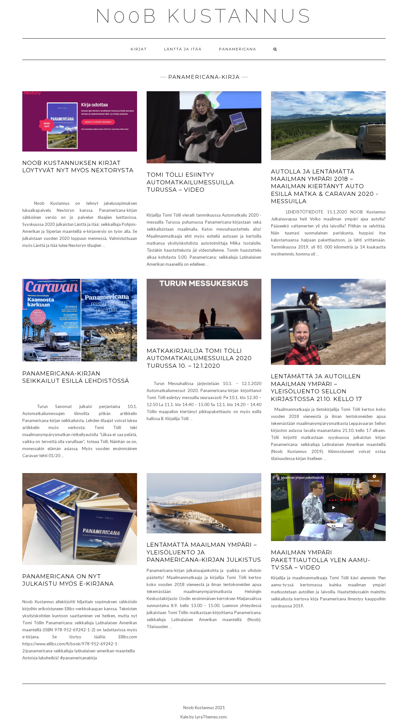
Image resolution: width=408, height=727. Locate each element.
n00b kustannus (204, 16)
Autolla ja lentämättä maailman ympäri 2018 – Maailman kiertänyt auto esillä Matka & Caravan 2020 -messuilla (324, 186)
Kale (184, 716)
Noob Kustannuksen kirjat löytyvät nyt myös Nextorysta (78, 166)
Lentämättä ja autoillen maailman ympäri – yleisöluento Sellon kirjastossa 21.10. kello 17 (316, 387)
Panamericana (237, 49)
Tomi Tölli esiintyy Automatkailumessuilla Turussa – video (190, 182)
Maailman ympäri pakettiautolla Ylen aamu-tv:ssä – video (320, 560)
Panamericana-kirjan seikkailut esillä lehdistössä (75, 377)
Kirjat (139, 49)
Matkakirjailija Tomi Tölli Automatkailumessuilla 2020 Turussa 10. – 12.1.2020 (199, 358)
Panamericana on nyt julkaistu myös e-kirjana (68, 580)
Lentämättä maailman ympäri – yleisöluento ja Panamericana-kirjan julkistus (204, 552)
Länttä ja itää (183, 49)
